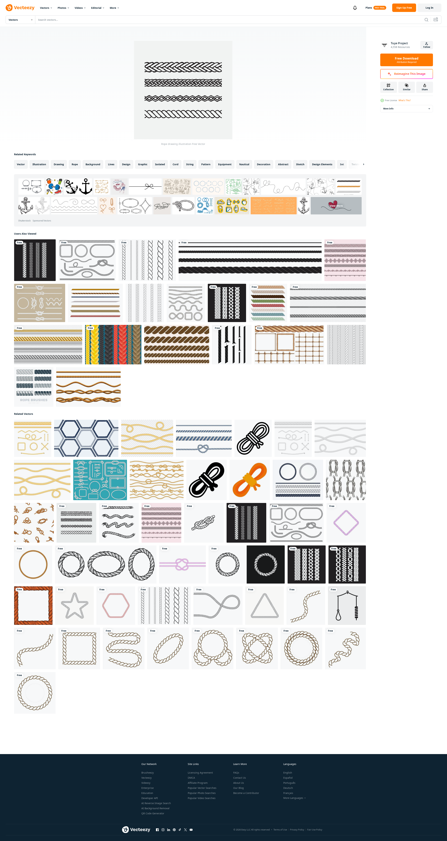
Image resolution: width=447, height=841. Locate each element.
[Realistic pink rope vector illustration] (182, 564)
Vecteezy (146, 777)
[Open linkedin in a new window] (168, 829)
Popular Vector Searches (202, 788)
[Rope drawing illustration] (76, 523)
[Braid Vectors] (113, 344)
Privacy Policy (297, 829)
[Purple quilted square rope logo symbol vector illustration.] (346, 523)
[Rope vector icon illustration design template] (298, 480)
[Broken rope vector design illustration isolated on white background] (232, 344)
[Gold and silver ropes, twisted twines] (48, 344)
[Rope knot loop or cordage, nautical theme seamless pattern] (346, 480)
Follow (426, 46)
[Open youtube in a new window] (191, 829)
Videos (79, 7)
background (93, 164)
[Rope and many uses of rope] (289, 344)
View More (336, 205)
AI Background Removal (155, 808)
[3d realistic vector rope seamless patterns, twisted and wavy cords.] (88, 387)
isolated (160, 164)
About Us (238, 782)
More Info (388, 108)
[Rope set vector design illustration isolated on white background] (87, 260)
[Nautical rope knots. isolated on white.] (119, 523)
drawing (59, 164)
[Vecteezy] (20, 7)
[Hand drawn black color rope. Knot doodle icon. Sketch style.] (204, 523)
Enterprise (147, 788)
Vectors (44, 7)
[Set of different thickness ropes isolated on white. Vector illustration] (293, 438)
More (113, 7)
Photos (62, 7)
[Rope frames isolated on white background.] (33, 564)
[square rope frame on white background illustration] (33, 605)
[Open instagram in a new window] (163, 829)
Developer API (149, 798)
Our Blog (238, 788)
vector (21, 164)
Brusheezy (147, 772)
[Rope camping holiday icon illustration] (253, 438)
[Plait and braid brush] (145, 303)
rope (75, 164)
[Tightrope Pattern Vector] (95, 303)
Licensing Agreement (200, 772)
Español (288, 777)
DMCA (191, 777)
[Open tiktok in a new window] (179, 829)
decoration (263, 164)
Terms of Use (280, 829)
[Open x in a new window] (185, 829)
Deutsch (288, 788)
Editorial (96, 7)
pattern (205, 164)
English (287, 772)
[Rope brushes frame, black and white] (247, 564)
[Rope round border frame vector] (306, 605)
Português (289, 782)
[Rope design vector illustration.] (227, 303)
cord (175, 164)
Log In (429, 7)
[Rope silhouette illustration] (347, 605)
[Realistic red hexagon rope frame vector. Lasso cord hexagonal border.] (116, 605)
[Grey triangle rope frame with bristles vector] (264, 605)
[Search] (426, 20)
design (126, 164)
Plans (369, 7)
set (342, 164)
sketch (300, 164)
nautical (244, 164)
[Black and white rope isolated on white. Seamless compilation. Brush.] (250, 260)
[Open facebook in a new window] (157, 829)
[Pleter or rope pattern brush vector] (345, 260)
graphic (142, 164)
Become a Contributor (246, 793)
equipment (224, 164)
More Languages (293, 798)
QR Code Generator (152, 813)
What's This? (405, 100)
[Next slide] (360, 164)
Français (288, 793)
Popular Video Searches (202, 798)
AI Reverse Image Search (156, 803)
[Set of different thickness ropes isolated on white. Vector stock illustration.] (32, 438)
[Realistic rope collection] (268, 303)
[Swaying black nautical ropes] (186, 303)
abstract (283, 164)
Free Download (406, 60)
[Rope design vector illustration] (35, 260)
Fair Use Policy (314, 829)
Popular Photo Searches (202, 793)
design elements (322, 164)
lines (111, 164)
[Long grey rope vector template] (218, 605)
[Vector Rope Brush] (39, 303)
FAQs (236, 772)
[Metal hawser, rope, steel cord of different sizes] (328, 303)
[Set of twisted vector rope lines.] (176, 344)
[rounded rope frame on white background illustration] (105, 564)
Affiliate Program (198, 782)
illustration (39, 164)
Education (147, 793)
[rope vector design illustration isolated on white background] (147, 260)
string (190, 164)
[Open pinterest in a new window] (174, 829)
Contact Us (239, 777)
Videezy (145, 782)
